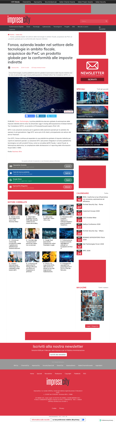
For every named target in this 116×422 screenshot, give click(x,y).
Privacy (61, 408)
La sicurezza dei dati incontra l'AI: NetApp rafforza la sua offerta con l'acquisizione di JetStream (31, 268)
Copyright (68, 373)
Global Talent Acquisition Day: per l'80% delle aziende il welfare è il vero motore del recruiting (32, 220)
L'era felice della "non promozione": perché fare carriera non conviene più (31, 242)
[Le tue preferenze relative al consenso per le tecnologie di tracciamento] (107, 420)
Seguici (68, 180)
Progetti (67, 26)
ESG (73, 26)
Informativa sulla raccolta (41, 420)
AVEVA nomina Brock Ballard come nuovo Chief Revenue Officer (14, 219)
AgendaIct (99, 365)
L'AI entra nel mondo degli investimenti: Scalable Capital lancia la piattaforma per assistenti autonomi (15, 244)
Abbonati (67, 187)
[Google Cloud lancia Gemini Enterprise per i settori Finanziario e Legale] (49, 233)
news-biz (19, 34)
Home (11, 34)
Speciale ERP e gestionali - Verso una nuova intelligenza (90, 130)
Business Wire (15, 67)
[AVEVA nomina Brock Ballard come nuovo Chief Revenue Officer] (15, 210)
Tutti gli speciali (102, 89)
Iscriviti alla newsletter (58, 354)
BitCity (16, 365)
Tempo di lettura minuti (39, 67)
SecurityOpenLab (51, 2)
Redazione (58, 373)
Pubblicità (77, 373)
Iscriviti (68, 166)
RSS (84, 373)
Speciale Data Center (85, 103)
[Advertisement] (58, 336)
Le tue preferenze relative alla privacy (66, 420)
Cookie (54, 408)
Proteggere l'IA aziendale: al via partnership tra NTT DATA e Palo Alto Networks (66, 267)
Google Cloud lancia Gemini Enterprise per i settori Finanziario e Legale (49, 242)
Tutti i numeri (103, 287)
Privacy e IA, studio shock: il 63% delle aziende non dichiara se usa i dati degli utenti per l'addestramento (48, 268)
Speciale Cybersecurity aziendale (89, 145)
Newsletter (102, 29)
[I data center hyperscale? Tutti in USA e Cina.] (49, 210)
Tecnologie (36, 26)
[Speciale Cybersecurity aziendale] (92, 140)
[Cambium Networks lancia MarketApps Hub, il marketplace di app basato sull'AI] (15, 256)
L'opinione (12, 29)
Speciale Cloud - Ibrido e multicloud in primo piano (90, 158)
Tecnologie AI (57, 26)
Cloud (28, 26)
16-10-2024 (25, 67)
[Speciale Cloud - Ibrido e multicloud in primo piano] (92, 154)
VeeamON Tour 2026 (85, 117)
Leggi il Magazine (92, 326)
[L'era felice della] (32, 233)
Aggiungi (67, 173)
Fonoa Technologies (22, 121)
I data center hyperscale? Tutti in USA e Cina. (48, 218)
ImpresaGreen (70, 365)
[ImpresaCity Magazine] (92, 305)
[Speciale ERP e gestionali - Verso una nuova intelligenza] (92, 126)
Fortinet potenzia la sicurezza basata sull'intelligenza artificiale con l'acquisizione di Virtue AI (66, 244)
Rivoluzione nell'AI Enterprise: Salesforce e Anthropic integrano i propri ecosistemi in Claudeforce (66, 221)
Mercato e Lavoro (83, 26)
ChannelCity (27, 2)
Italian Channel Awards (67, 2)
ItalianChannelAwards (85, 365)
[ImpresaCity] (19, 20)
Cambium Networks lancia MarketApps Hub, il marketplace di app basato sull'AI (14, 267)
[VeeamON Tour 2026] (92, 112)
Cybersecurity (46, 26)
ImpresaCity (38, 2)
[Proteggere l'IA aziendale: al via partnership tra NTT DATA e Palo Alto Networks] (66, 256)
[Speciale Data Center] (92, 98)
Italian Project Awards (85, 2)
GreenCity (60, 365)
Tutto (106, 193)
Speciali (39, 373)
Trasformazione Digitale (16, 26)
